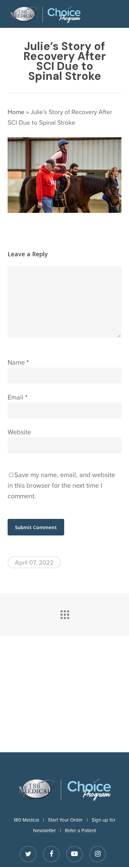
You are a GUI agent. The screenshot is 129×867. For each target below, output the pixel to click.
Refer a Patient (80, 830)
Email (17, 397)
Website (19, 432)
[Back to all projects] (64, 613)
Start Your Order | (70, 819)
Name (18, 362)
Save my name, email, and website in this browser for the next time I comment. (61, 485)
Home (16, 111)
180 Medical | (31, 819)
